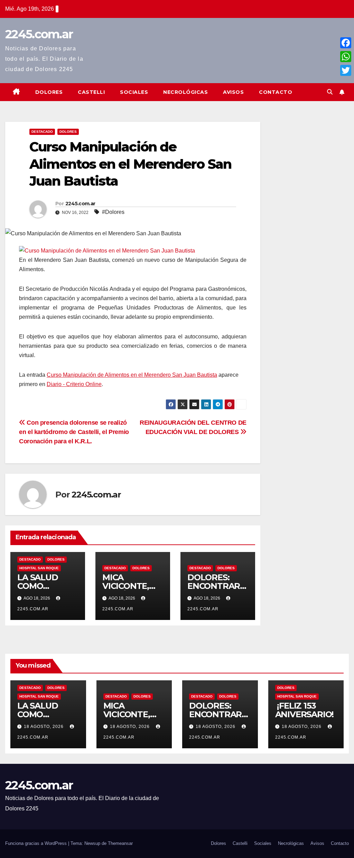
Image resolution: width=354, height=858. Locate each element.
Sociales (134, 92)
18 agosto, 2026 (44, 726)
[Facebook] (346, 43)
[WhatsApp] (346, 56)
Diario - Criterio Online (74, 384)
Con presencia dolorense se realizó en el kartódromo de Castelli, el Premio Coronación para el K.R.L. (74, 432)
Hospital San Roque (39, 568)
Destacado (42, 132)
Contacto (275, 92)
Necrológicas (185, 92)
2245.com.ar (39, 34)
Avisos (233, 92)
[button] (330, 92)
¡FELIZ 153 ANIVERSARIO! (305, 710)
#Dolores (113, 212)
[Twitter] (346, 70)
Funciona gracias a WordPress (36, 843)
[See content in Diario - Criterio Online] (107, 250)
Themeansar (120, 843)
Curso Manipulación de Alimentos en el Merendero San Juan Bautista (132, 375)
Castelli (91, 92)
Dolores (49, 92)
